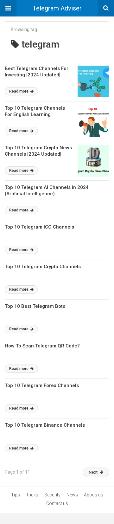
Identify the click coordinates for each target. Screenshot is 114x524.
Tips (15, 494)
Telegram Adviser (57, 8)
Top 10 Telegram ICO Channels (39, 227)
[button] (8, 8)
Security (52, 494)
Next (93, 472)
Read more (19, 91)
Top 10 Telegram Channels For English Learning (35, 111)
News (72, 494)
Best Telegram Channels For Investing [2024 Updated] (36, 72)
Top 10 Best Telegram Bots (35, 306)
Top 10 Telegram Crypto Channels (43, 266)
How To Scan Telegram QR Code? (42, 346)
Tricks (32, 494)
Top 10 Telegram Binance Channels (45, 425)
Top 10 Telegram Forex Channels (42, 385)
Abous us (93, 494)
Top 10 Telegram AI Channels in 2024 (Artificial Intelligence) (47, 190)
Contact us (57, 503)
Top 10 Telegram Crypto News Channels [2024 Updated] (38, 151)
